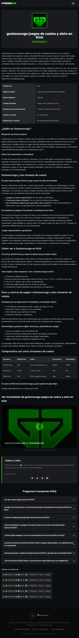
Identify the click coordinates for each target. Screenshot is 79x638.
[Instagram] (42, 478)
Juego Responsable (57, 629)
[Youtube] (47, 478)
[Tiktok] (37, 478)
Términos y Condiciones (40, 629)
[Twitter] (32, 478)
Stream (9, 3)
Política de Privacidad (22, 629)
